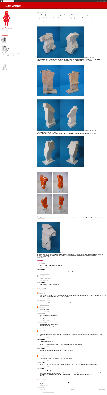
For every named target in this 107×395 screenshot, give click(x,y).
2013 (3, 40)
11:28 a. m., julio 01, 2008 (44, 280)
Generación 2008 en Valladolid (8, 55)
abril (4, 67)
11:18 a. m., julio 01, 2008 (44, 267)
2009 (3, 45)
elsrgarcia (40, 293)
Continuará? (5, 58)
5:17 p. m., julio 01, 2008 (44, 311)
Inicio (72, 389)
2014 (3, 39)
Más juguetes (5, 64)
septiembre (5, 50)
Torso (4, 63)
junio (4, 65)
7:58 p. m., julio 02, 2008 (44, 366)
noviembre (5, 48)
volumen (41, 257)
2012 (3, 41)
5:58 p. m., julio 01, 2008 (44, 320)
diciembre (5, 47)
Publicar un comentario (41, 387)
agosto (4, 51)
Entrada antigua (102, 389)
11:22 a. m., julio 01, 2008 (44, 274)
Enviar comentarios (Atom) (48, 392)
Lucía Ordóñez (13, 5)
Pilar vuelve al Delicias (7, 54)
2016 (3, 37)
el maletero (41, 313)
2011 (3, 42)
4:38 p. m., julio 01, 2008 (44, 305)
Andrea (40, 368)
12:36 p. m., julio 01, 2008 (44, 291)
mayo (4, 66)
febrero (4, 69)
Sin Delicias (5, 57)
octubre (4, 49)
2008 (3, 46)
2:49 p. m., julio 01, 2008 (44, 298)
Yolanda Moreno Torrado (44, 300)
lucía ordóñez (41, 288)
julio (4, 52)
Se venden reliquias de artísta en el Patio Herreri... (12, 53)
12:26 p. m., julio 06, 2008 (44, 385)
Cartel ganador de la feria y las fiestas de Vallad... (12, 56)
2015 (3, 38)
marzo (4, 68)
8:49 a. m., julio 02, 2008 (44, 346)
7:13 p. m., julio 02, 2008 (44, 360)
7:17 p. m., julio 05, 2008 (44, 377)
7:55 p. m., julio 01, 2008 (44, 337)
